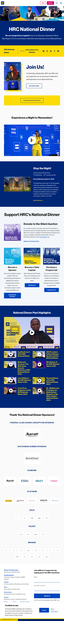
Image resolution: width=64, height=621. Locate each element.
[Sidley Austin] (39, 481)
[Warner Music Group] (46, 557)
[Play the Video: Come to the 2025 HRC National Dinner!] (32, 140)
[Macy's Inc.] (43, 501)
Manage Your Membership (11, 570)
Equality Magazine (9, 575)
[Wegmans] (35, 534)
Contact (6, 597)
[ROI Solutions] (32, 518)
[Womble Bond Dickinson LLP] (46, 518)
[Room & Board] (32, 458)
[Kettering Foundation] (20, 501)
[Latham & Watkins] (32, 501)
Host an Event (8, 592)
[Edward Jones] (8, 501)
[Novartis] (17, 518)
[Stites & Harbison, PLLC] (39, 557)
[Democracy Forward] (43, 550)
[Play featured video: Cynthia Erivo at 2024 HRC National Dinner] (32, 332)
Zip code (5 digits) (43, 585)
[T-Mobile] (54, 481)
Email (39, 577)
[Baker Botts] (21, 534)
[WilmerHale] (43, 534)
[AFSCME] (6, 550)
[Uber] (28, 534)
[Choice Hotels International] (28, 550)
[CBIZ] (21, 550)
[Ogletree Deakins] (17, 557)
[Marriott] (32, 434)
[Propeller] (32, 557)
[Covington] (35, 550)
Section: (22, 51)
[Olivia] (24, 518)
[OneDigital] (24, 557)
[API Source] (13, 550)
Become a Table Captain (32, 268)
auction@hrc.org (44, 237)
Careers (6, 582)
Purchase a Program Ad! (51, 268)
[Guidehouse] (57, 550)
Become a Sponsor (12, 268)
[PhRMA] (25, 481)
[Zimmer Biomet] (55, 501)
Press (5, 587)
